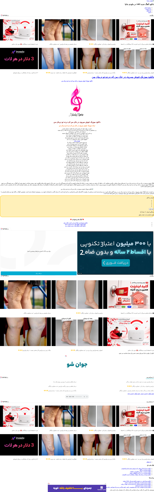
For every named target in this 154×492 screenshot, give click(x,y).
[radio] (75, 200)
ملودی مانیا (77, 141)
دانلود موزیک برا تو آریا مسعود (143, 485)
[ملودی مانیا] (150, 0)
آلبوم (149, 12)
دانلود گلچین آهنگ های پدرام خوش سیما (75, 224)
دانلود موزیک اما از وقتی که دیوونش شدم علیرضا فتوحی (136, 468)
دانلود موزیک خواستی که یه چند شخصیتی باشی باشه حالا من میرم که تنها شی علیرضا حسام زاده (125, 487)
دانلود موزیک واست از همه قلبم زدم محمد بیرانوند (138, 482)
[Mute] (81, 273)
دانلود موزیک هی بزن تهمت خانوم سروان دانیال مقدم (137, 481)
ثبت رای (151, 209)
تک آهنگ (149, 10)
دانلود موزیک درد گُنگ (145, 470)
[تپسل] (48, 484)
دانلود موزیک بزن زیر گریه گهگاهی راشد (140, 473)
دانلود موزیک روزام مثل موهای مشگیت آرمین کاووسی (136, 474)
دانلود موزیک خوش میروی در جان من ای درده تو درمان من (123, 76)
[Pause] (79, 273)
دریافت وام (39, 273)
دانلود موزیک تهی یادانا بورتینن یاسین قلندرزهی (75, 222)
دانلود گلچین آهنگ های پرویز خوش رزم (75, 226)
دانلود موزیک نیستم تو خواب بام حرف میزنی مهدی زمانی (136, 484)
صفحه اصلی (147, 7)
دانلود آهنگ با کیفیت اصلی (147, 393)
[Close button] (105, 484)
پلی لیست (148, 9)
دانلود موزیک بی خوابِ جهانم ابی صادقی (140, 471)
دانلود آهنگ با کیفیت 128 (134, 393)
